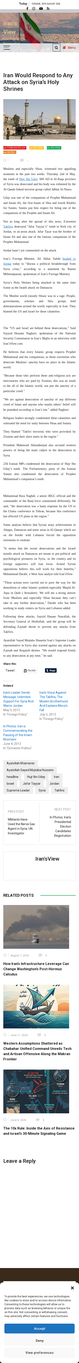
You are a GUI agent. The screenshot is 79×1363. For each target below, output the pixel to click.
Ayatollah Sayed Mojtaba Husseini (30, 770)
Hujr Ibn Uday (28, 179)
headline (12, 777)
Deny (39, 1341)
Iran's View (10, 27)
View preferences (39, 1353)
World (11, 152)
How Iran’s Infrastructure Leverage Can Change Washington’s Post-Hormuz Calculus (36, 969)
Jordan (54, 783)
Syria (42, 790)
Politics (55, 148)
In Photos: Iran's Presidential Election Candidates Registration (60, 826)
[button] (72, 1288)
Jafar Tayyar (32, 783)
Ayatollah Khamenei (20, 763)
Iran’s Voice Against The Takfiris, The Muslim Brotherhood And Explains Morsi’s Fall (54, 701)
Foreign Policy (16, 148)
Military (38, 148)
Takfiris (8, 226)
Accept (39, 1329)
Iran (56, 777)
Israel (10, 783)
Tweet (9, 670)
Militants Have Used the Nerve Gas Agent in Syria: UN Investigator (21, 826)
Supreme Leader (18, 790)
